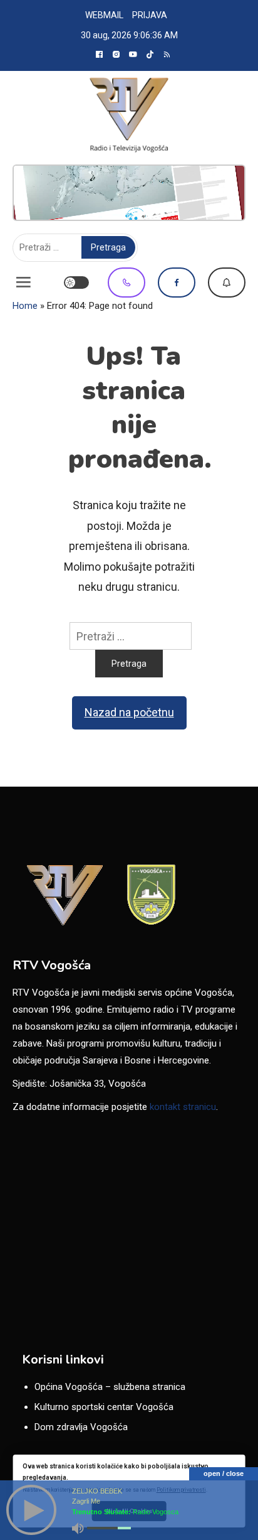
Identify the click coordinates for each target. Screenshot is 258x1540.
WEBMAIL (104, 15)
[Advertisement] (129, 192)
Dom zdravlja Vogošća (81, 1427)
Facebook (176, 282)
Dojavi (226, 282)
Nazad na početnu (129, 712)
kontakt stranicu (183, 1106)
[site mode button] (76, 282)
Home (25, 305)
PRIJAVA (149, 15)
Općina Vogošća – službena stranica (109, 1386)
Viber (126, 282)
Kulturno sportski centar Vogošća (103, 1407)
